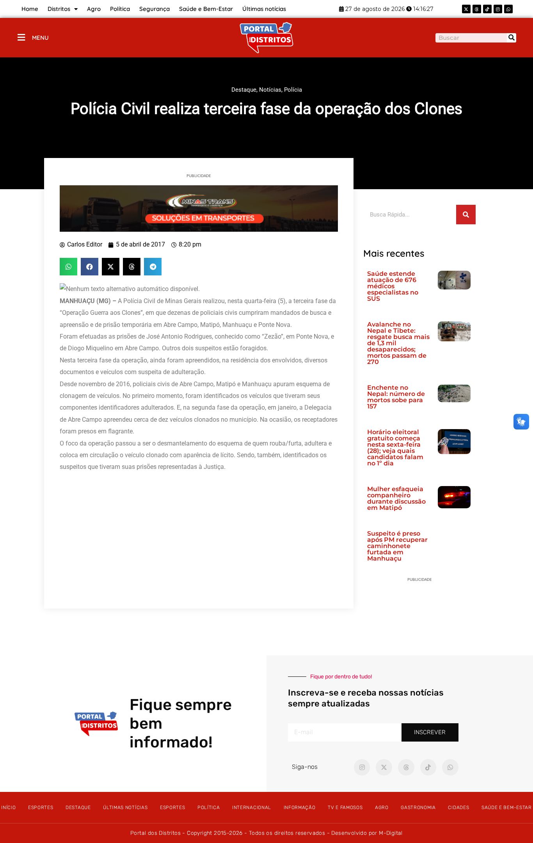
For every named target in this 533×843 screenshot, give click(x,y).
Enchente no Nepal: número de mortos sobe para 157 (396, 397)
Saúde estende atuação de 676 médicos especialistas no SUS (392, 286)
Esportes (40, 807)
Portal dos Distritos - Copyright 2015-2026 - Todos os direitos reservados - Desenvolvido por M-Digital (266, 833)
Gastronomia (418, 807)
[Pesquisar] (511, 38)
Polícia (293, 89)
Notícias (270, 89)
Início (8, 807)
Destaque (243, 89)
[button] (68, 266)
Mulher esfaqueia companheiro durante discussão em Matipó (396, 498)
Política (120, 8)
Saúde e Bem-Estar (206, 8)
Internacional (251, 807)
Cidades (458, 807)
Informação (300, 807)
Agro (94, 8)
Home (29, 8)
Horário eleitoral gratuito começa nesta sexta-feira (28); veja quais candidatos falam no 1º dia (395, 447)
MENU (40, 37)
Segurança (154, 8)
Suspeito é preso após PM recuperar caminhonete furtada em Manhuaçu (397, 546)
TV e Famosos (345, 807)
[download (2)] (199, 208)
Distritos (59, 8)
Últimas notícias (264, 8)
